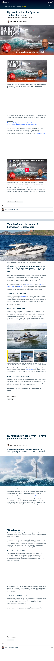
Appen (19, 6)
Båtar (2, 6)
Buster (27, 284)
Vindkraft (10, 201)
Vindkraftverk (18, 201)
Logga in (50, 2)
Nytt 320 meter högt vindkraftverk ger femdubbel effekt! (22, 124)
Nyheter (24, 6)
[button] (46, 336)
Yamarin (32, 284)
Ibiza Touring (29, 369)
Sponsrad (10, 399)
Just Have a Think (40, 133)
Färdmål (7, 6)
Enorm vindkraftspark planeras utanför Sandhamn (20, 123)
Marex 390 (23, 296)
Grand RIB (19, 286)
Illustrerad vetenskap (30, 495)
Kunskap (13, 6)
